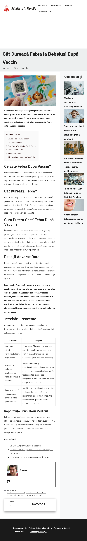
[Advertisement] (43, 33)
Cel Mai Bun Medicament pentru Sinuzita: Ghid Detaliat (26, 493)
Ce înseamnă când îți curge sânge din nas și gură (24, 495)
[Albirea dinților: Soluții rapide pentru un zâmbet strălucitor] (74, 205)
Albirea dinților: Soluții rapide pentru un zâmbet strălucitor (74, 219)
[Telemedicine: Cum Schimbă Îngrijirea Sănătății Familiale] (74, 180)
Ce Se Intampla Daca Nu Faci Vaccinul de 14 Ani (29, 457)
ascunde (17, 135)
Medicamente (56, 5)
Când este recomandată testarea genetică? (73, 102)
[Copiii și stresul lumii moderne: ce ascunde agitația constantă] (74, 116)
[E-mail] (8, 482)
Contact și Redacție (38, 532)
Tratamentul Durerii (44, 12)
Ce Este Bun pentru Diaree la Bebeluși (25, 446)
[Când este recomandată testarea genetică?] (74, 88)
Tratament (68, 5)
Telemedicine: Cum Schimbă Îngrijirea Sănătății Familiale (73, 193)
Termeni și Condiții (62, 528)
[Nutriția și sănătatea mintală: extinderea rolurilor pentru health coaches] (74, 148)
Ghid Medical (42, 5)
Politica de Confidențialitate (40, 528)
